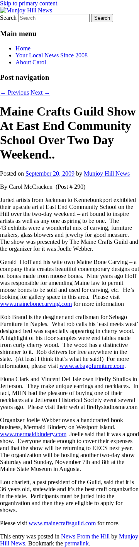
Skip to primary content (28, 3)
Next (40, 92)
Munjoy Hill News (107, 173)
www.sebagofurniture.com (91, 365)
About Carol (30, 62)
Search (8, 17)
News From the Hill (85, 536)
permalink (76, 543)
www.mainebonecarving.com (36, 303)
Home (23, 48)
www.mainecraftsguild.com (62, 523)
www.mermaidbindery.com (33, 434)
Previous (14, 92)
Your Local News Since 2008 (51, 55)
